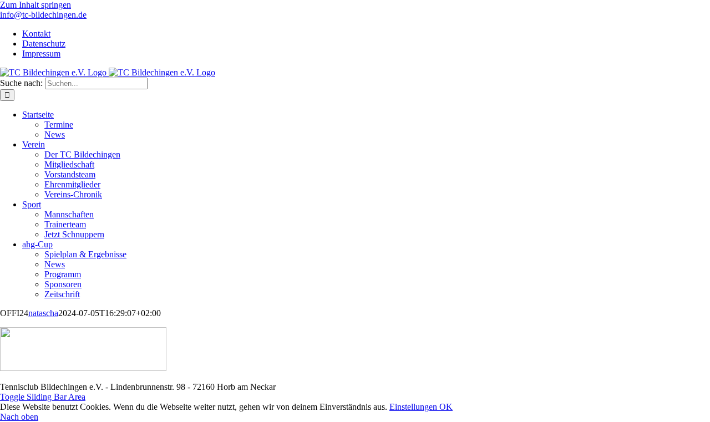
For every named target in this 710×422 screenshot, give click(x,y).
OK (446, 406)
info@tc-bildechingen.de (43, 14)
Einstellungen (414, 406)
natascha (43, 313)
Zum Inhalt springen (35, 4)
